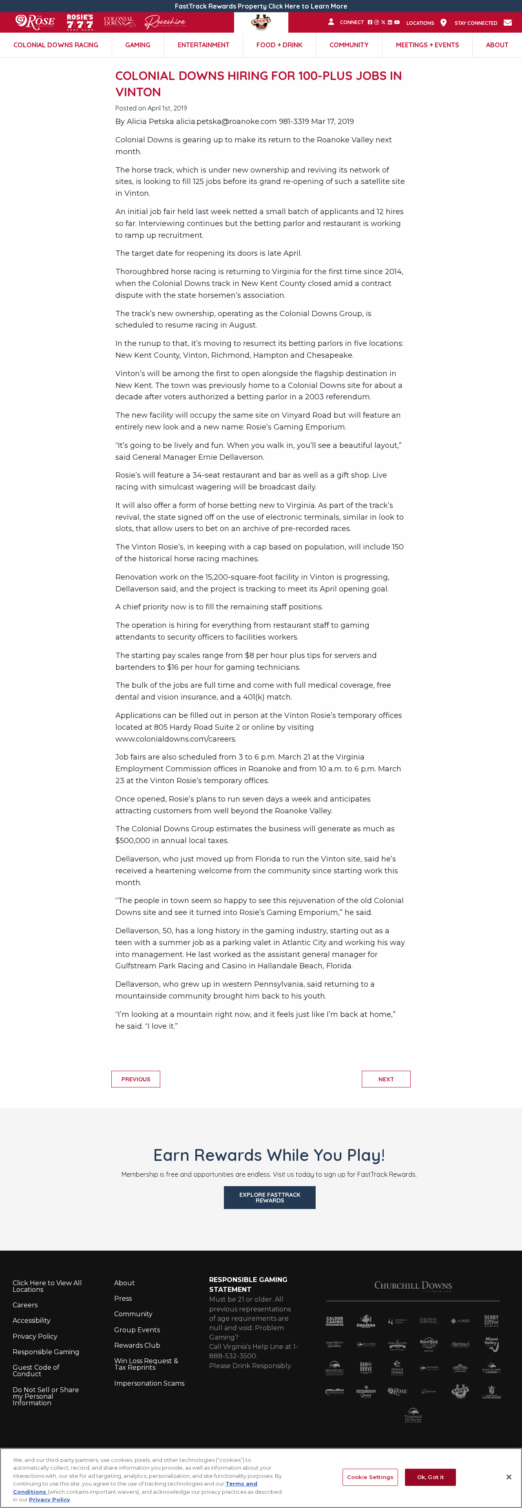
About (497, 45)
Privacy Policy (49, 1499)
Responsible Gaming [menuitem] (46, 1352)
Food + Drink (279, 45)
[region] (261, 1478)
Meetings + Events (427, 45)
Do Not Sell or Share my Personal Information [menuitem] (46, 1396)
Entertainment (204, 45)
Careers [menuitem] (25, 1305)
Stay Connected (476, 23)
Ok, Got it (430, 1477)
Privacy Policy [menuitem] (35, 1336)
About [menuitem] (124, 1283)
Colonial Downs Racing (55, 45)
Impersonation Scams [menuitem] (149, 1383)
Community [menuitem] (133, 1314)
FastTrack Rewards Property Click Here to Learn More (261, 6)
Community (349, 45)
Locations (420, 23)
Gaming (137, 45)
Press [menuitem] (123, 1298)
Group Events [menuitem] (137, 1330)
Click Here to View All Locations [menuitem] (47, 1286)
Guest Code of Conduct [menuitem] (36, 1371)
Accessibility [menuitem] (32, 1320)
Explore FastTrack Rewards (269, 1197)
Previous (136, 1079)
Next (386, 1079)
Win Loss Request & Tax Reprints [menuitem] (146, 1364)
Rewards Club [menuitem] (137, 1345)
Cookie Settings (370, 1477)
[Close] (509, 1477)
